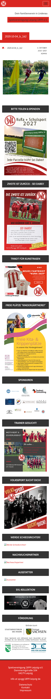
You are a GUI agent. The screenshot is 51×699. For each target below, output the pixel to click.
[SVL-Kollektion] (25, 602)
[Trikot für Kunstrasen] (25, 280)
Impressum (25, 690)
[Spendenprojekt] (25, 145)
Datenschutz (25, 684)
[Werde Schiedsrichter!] (15, 545)
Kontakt (25, 687)
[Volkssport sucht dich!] (25, 507)
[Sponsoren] (25, 400)
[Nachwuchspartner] (13, 562)
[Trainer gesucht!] (25, 450)
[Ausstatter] (10, 579)
